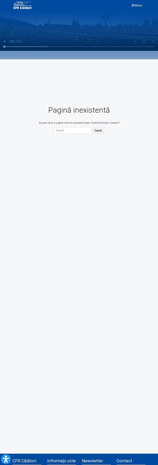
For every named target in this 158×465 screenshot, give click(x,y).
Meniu (138, 5)
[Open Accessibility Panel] (6, 459)
